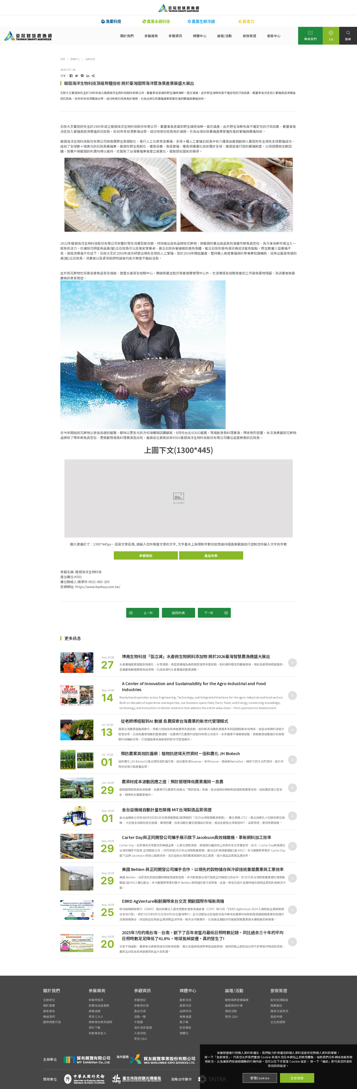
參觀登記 (145, 555)
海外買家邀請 (143, 1027)
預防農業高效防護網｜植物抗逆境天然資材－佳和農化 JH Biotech (180, 753)
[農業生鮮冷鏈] (156, 21)
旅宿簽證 (249, 35)
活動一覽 (140, 1016)
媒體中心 (199, 35)
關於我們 (127, 35)
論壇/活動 (224, 35)
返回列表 (178, 613)
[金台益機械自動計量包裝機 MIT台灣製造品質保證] (76, 816)
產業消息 (185, 1005)
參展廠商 (151, 35)
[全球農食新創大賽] (246, 21)
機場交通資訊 (279, 1011)
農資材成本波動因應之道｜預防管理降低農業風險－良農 (172, 781)
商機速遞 (94, 1011)
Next (271, 21)
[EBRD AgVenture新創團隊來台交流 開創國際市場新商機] (76, 910)
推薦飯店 (276, 1005)
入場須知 (140, 1033)
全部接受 (296, 1078)
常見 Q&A (140, 1038)
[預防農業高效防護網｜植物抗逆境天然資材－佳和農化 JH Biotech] (76, 760)
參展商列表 (141, 1005)
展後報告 (49, 1011)
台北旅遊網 (277, 1022)
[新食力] (201, 21)
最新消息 (185, 1000)
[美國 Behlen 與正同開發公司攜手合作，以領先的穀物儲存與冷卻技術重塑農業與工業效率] (76, 878)
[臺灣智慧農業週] (178, 7)
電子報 (184, 1022)
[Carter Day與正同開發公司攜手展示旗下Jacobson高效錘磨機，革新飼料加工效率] (76, 846)
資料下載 (94, 1027)
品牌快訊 (90, 59)
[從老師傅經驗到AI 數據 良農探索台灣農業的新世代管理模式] (76, 730)
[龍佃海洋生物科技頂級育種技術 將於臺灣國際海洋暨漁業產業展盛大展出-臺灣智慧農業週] (71, 75)
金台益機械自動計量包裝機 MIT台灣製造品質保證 (166, 810)
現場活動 (231, 1011)
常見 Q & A (96, 1016)
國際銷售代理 (52, 1022)
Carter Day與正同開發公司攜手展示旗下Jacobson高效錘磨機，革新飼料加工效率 (196, 837)
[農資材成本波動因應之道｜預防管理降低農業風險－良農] (76, 788)
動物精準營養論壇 (237, 1000)
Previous (85, 21)
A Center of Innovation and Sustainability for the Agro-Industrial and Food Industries (194, 686)
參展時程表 (96, 1000)
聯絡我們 (310, 39)
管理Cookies (259, 1078)
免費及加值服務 (99, 1005)
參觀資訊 (175, 35)
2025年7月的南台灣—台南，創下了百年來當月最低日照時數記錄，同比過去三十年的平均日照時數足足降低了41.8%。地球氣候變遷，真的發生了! (202, 935)
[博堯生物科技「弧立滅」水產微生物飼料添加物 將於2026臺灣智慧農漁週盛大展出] (76, 662)
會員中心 (273, 35)
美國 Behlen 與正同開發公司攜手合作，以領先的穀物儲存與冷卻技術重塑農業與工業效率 (203, 869)
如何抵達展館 (279, 1000)
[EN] (331, 36)
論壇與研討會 (234, 1005)
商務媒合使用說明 (100, 1022)
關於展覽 (49, 1005)
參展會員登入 (97, 1033)
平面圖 (138, 1022)
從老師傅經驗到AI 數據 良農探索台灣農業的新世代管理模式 (174, 721)
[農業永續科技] (111, 21)
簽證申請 (276, 1016)
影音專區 (185, 1027)
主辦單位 (49, 1000)
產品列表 (211, 555)
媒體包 (184, 1033)
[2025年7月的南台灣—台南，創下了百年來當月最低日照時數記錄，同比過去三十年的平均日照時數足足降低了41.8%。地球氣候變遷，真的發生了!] (76, 941)
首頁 (62, 59)
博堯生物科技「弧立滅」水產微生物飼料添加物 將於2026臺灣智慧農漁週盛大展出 (196, 656)
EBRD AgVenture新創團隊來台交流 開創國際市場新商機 (173, 901)
